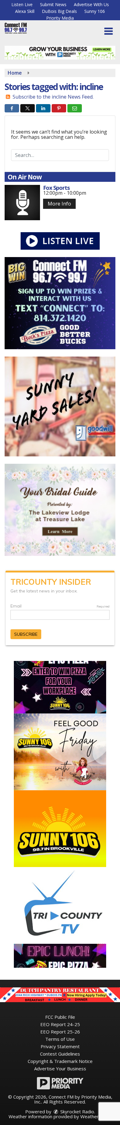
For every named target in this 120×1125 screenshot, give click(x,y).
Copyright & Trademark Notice (60, 1061)
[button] (108, 31)
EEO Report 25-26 (60, 1032)
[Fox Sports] (22, 202)
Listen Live (22, 4)
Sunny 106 (94, 11)
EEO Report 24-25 (60, 1024)
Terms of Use (60, 1039)
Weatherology (95, 1116)
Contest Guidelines (60, 1054)
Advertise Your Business (60, 1068)
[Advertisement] (60, 53)
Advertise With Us (91, 4)
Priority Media (60, 18)
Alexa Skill (24, 11)
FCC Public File (60, 1017)
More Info (59, 203)
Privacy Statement (60, 1046)
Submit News (53, 4)
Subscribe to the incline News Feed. (53, 96)
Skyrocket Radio (76, 1111)
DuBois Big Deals (59, 11)
